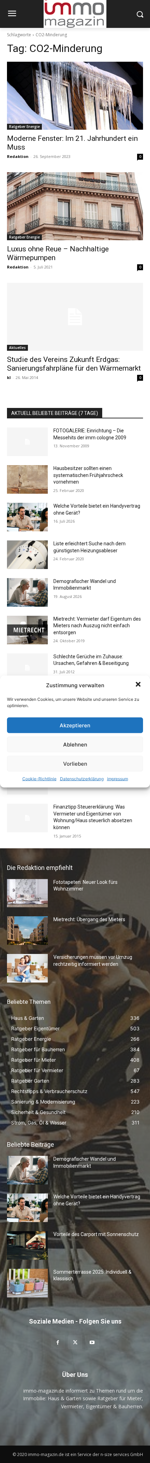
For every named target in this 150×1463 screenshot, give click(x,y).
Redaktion (18, 156)
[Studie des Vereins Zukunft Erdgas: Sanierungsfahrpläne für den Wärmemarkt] (75, 317)
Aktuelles (17, 347)
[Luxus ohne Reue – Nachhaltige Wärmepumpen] (75, 206)
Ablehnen (75, 744)
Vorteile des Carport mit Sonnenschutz (96, 1234)
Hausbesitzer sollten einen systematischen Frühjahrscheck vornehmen (88, 475)
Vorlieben (75, 763)
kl (9, 377)
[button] (139, 685)
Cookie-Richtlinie (39, 778)
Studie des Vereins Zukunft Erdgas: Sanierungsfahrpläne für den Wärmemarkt (74, 363)
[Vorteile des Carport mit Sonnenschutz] (27, 1245)
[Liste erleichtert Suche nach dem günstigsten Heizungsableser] (27, 554)
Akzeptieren (75, 725)
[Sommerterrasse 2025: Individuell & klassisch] (27, 1283)
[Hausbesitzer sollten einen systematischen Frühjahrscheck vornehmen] (27, 479)
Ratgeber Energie (24, 126)
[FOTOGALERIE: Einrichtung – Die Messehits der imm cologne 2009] (27, 441)
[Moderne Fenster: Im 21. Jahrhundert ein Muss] (75, 96)
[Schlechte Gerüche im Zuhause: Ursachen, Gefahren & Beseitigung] (27, 667)
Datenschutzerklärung (82, 778)
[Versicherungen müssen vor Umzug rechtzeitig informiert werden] (27, 968)
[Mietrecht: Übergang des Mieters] (27, 930)
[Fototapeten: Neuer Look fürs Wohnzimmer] (27, 893)
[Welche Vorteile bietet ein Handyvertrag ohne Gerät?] (27, 517)
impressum (117, 778)
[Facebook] (58, 1342)
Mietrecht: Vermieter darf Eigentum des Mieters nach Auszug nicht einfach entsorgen (97, 625)
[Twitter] (75, 1342)
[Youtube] (92, 1342)
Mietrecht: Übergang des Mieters (89, 919)
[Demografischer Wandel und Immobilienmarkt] (27, 592)
